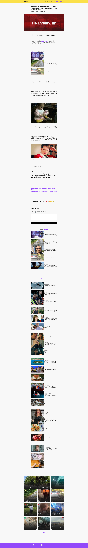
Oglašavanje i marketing (30, 546)
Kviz (49, 1)
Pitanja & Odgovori (44, 41)
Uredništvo (25, 546)
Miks (47, 1)
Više (44, 532)
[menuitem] (63, 1)
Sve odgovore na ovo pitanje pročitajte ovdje (38, 141)
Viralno (45, 1)
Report (52, 1)
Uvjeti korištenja (35, 546)
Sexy (54, 1)
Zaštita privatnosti (39, 546)
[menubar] (63, 1)
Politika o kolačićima (44, 546)
